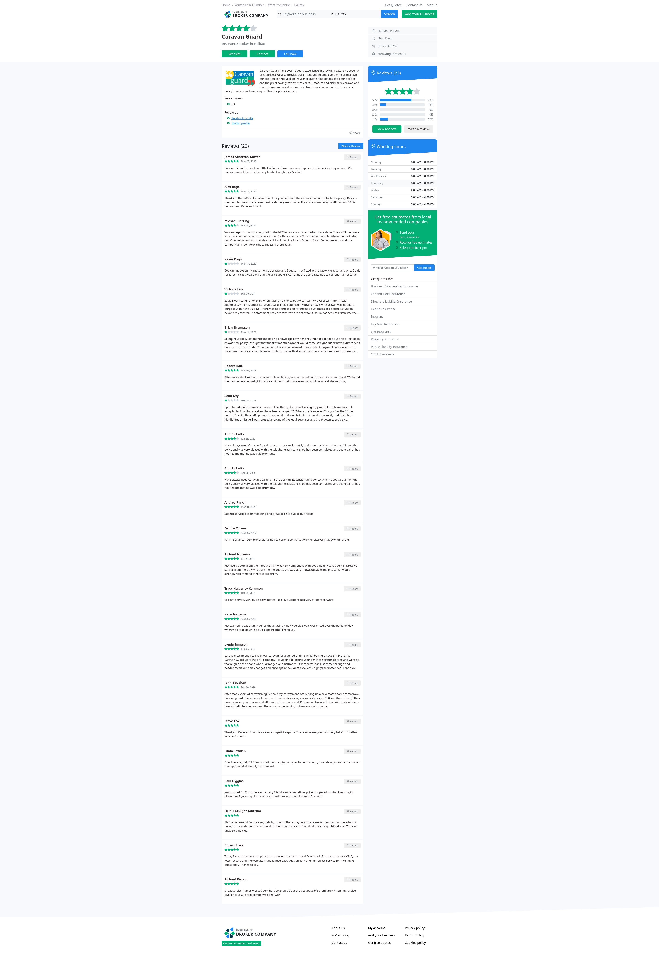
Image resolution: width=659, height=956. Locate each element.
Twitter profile (240, 123)
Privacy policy (415, 928)
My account (376, 928)
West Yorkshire (279, 5)
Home (226, 5)
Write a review (418, 129)
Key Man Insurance (384, 324)
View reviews (386, 129)
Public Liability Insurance (389, 347)
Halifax (299, 5)
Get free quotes (379, 943)
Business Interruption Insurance (394, 286)
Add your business (381, 935)
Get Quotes (393, 5)
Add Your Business (419, 14)
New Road (385, 38)
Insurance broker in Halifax (243, 43)
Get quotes (424, 268)
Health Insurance (383, 309)
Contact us (339, 943)
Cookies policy (415, 943)
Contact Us (414, 5)
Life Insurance (381, 332)
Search (389, 14)
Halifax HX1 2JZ (389, 30)
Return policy (414, 935)
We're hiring (340, 935)
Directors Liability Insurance (391, 301)
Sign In (432, 5)
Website (235, 54)
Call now (290, 54)
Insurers (377, 316)
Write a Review (350, 146)
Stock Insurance (382, 354)
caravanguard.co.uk (392, 54)
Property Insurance (385, 339)
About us (338, 928)
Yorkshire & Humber (249, 5)
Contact (262, 54)
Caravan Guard (242, 36)
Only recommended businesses (241, 943)
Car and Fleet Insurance (388, 294)
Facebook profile (242, 118)
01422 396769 (387, 46)
